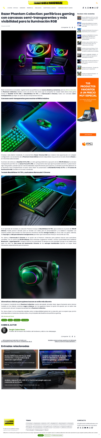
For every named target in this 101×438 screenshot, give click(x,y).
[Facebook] (83, 8)
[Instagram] (88, 8)
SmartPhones (48, 427)
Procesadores (37, 427)
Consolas (29, 424)
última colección (71, 90)
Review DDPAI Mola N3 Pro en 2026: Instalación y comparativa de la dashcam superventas (90, 19)
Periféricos (17, 320)
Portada (70, 424)
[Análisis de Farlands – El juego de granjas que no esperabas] (79, 68)
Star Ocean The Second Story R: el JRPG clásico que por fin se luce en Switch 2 (90, 62)
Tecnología (25, 320)
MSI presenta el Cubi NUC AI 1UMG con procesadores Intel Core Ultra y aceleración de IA (16, 340)
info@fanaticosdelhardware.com (87, 423)
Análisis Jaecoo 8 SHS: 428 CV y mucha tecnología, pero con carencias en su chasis (90, 44)
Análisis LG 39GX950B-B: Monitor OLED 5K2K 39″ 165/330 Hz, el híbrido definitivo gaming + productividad (90, 37)
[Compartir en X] (69, 27)
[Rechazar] (99, 434)
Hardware (37, 424)
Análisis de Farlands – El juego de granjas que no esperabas (90, 68)
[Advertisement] (49, 404)
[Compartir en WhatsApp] (74, 27)
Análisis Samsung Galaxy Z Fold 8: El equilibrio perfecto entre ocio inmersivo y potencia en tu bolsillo (90, 50)
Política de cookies (57, 435)
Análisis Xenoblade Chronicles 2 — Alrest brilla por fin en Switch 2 (90, 31)
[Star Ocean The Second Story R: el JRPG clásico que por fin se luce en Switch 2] (79, 62)
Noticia (10, 320)
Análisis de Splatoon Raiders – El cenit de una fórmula (90, 74)
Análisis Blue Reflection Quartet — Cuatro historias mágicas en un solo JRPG (90, 25)
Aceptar (41, 435)
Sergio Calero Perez (17, 329)
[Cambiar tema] (97, 3)
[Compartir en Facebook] (72, 27)
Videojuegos (39, 430)
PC (48, 424)
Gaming (4, 320)
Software (56, 427)
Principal (29, 427)
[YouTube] (90, 8)
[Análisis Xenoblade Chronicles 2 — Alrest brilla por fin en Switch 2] (79, 31)
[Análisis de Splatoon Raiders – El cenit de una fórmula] (79, 74)
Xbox (46, 430)
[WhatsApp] (95, 8)
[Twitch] (97, 8)
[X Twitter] (85, 8)
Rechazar (47, 435)
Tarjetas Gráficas (66, 427)
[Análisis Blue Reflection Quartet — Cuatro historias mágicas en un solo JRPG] (79, 25)
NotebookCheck (9, 316)
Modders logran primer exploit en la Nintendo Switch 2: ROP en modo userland (62, 340)
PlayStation (62, 424)
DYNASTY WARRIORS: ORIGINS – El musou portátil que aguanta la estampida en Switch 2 (90, 56)
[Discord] (93, 8)
